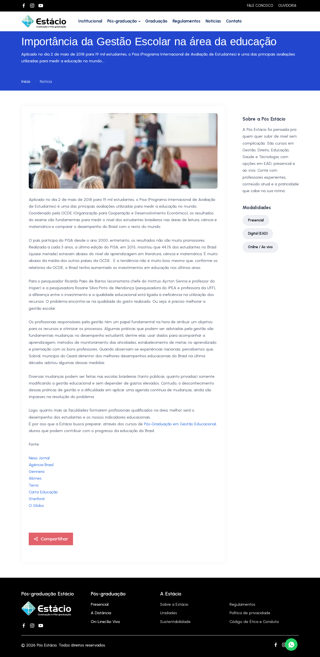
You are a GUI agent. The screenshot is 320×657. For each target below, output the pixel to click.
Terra (34, 485)
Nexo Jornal (40, 458)
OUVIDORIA (287, 6)
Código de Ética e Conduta (254, 621)
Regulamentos (186, 21)
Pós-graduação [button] (122, 21)
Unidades (168, 612)
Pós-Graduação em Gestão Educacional (180, 424)
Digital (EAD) (258, 233)
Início (25, 81)
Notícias (213, 21)
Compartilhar (54, 538)
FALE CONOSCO (260, 6)
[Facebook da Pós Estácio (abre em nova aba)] (23, 5)
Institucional (90, 21)
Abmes (35, 478)
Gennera (36, 471)
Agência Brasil (42, 464)
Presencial (256, 220)
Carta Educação (44, 492)
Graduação (156, 21)
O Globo (37, 505)
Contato (234, 21)
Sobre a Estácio (174, 604)
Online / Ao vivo (260, 247)
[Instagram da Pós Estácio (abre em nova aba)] (32, 5)
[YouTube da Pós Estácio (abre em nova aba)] (40, 5)
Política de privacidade (250, 612)
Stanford (36, 498)
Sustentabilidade (175, 621)
